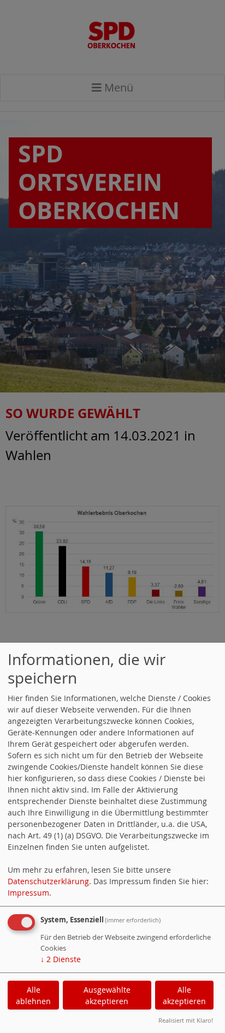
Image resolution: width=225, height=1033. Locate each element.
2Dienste (60, 959)
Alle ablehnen (33, 995)
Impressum (28, 892)
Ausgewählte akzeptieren (107, 995)
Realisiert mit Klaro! (185, 1020)
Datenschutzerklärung (48, 881)
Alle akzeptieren (184, 995)
